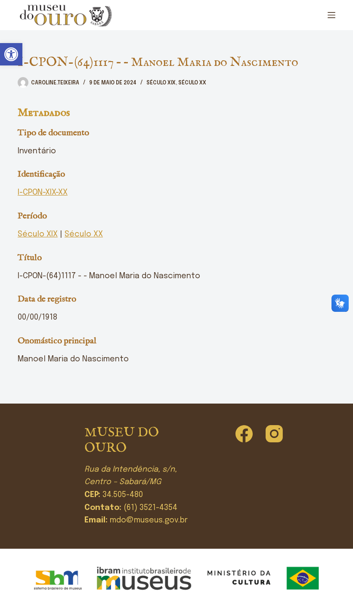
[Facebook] (244, 433)
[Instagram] (274, 433)
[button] (11, 54)
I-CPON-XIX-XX (43, 192)
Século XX (192, 83)
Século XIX (161, 83)
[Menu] (331, 15)
